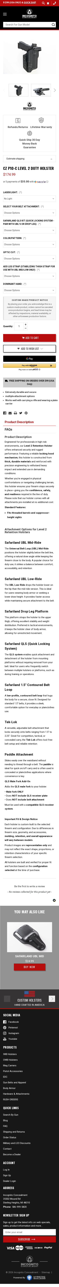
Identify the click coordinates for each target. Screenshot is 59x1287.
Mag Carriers (9, 1065)
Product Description (19, 422)
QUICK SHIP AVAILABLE (29, 2)
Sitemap (46, 1272)
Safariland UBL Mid (29, 956)
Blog (5, 1120)
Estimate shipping (15, 158)
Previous (4, 90)
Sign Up (7, 1175)
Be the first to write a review (29, 886)
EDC (5, 1076)
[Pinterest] (26, 413)
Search (43, 3)
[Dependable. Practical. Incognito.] (29, 13)
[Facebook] (4, 413)
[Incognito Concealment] (29, 1261)
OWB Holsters (10, 1059)
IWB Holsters (10, 1054)
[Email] (10, 413)
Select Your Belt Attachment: (23, 206)
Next (54, 90)
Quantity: (8, 326)
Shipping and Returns (14, 1131)
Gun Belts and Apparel (14, 1082)
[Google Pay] (29, 359)
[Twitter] (20, 413)
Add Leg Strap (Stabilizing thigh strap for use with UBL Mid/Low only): (29, 268)
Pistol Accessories (13, 1071)
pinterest (13, 1027)
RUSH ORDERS (10, 1099)
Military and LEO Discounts (17, 1143)
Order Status (9, 1137)
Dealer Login (9, 1181)
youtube (12, 1039)
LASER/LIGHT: (12, 192)
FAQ (5, 1126)
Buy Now (29, 967)
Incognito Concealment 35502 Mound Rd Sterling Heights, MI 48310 (16, 1199)
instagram (13, 1033)
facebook (13, 1022)
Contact (7, 1148)
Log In (6, 1169)
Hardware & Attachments (16, 1093)
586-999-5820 (54, 3)
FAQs (8, 429)
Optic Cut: (11, 252)
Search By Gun (10, 1114)
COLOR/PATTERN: (14, 238)
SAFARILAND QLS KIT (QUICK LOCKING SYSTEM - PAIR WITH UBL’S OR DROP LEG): (28, 222)
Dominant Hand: (14, 284)
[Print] (15, 413)
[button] (29, 181)
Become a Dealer (12, 1154)
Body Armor (9, 1088)
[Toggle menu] (5, 14)
